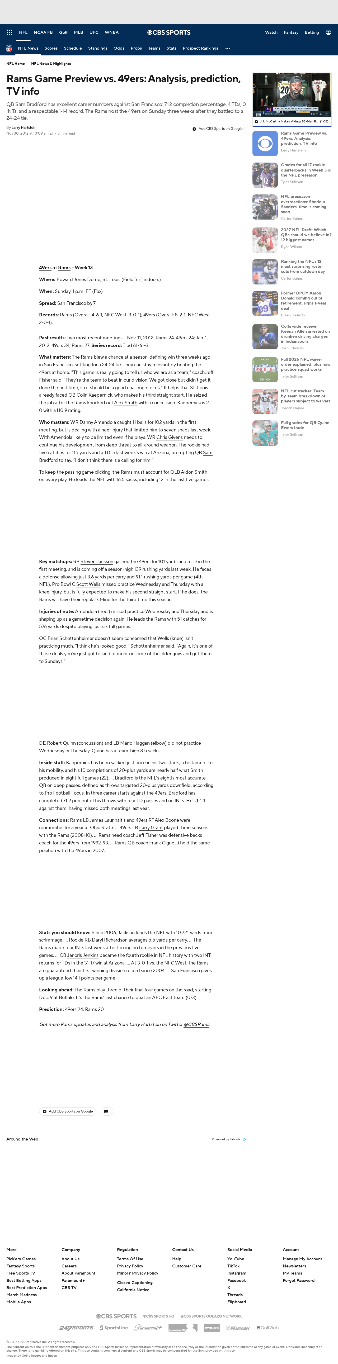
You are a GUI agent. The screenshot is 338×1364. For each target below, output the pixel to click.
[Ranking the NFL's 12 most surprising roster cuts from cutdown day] (265, 271)
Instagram (236, 1273)
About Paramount (78, 1273)
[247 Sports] (76, 1326)
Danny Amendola (97, 422)
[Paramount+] (148, 1326)
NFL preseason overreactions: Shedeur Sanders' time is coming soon (304, 204)
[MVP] (212, 1325)
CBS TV (69, 1287)
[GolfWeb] (268, 1327)
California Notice (133, 1289)
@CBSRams (196, 814)
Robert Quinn (61, 603)
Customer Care (186, 1266)
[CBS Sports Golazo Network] (211, 1315)
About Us (70, 1259)
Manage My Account (302, 1259)
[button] (227, 48)
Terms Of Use (130, 1259)
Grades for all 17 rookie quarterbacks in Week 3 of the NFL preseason (306, 170)
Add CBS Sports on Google (221, 128)
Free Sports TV (20, 1273)
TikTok (233, 1266)
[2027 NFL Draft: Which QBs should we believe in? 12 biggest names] (265, 240)
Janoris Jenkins (82, 745)
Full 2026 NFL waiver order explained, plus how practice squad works (305, 364)
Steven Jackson (97, 491)
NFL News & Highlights (51, 63)
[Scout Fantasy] (238, 1327)
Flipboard (236, 1302)
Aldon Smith (194, 472)
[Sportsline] (114, 1327)
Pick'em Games (21, 1259)
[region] (292, 95)
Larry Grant (151, 687)
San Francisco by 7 (76, 303)
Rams (64, 268)
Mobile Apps (18, 1302)
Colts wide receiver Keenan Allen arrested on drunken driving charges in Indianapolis (305, 334)
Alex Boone (167, 680)
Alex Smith (125, 403)
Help (176, 1259)
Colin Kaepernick (94, 395)
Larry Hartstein (24, 127)
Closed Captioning (135, 1282)
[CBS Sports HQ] (158, 1315)
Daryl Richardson (110, 729)
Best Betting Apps (23, 1280)
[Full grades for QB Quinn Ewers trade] (265, 433)
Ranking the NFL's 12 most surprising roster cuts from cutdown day (303, 266)
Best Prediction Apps (26, 1287)
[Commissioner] (183, 1325)
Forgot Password (299, 1280)
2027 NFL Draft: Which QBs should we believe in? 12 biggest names (306, 235)
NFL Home (15, 63)
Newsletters (294, 1266)
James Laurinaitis (108, 680)
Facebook (236, 1280)
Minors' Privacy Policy (137, 1273)
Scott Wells (88, 514)
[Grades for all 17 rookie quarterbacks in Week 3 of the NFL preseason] (265, 175)
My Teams (292, 1273)
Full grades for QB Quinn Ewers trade (305, 425)
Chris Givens (169, 437)
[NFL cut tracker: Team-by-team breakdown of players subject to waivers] (265, 401)
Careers (69, 1266)
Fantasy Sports (20, 1266)
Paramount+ (73, 1280)
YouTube (235, 1259)
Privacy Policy (130, 1266)
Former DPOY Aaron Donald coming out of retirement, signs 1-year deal (303, 301)
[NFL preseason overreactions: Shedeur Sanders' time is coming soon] (265, 207)
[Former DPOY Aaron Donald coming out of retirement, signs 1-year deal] (265, 303)
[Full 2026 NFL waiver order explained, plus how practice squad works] (265, 369)
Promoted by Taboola (226, 859)
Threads (235, 1295)
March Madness (21, 1295)
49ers (45, 268)
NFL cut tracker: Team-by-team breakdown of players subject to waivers (305, 396)
